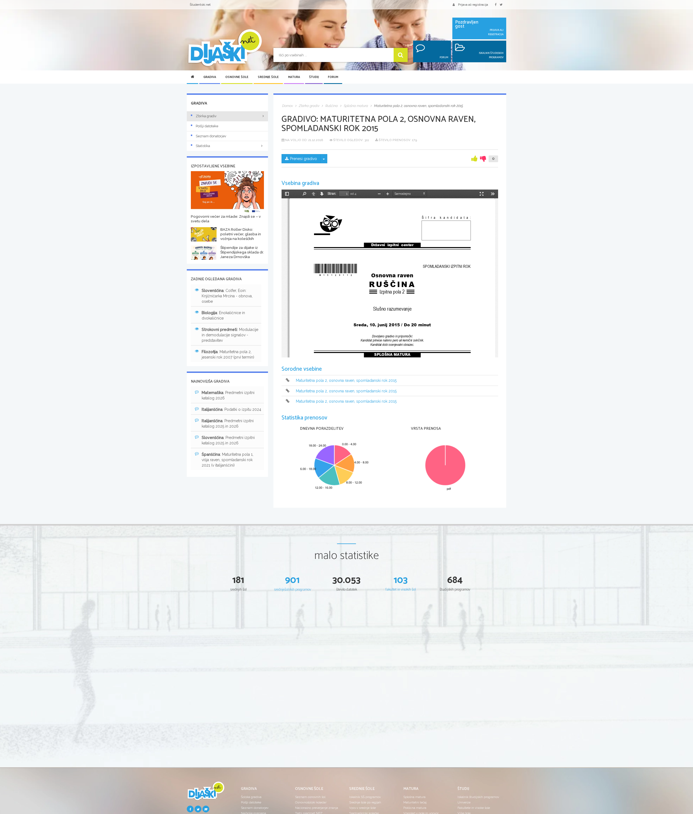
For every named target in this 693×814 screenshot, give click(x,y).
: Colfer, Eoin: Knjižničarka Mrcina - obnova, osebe (227, 296)
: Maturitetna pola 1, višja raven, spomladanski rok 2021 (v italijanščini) (227, 459)
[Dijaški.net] (206, 793)
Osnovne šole (237, 77)
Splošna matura (414, 797)
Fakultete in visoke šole (473, 808)
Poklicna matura (414, 808)
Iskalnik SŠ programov (365, 797)
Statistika (203, 146)
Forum (333, 77)
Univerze (463, 802)
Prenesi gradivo (303, 159)
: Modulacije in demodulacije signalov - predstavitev (230, 335)
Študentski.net (200, 4)
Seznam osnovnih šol (310, 797)
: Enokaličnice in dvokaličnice (223, 315)
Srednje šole (268, 77)
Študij (314, 77)
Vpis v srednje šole (362, 808)
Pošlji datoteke (207, 126)
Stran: (332, 194)
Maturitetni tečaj (415, 802)
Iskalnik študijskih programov (478, 797)
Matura (294, 77)
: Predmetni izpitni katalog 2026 (228, 395)
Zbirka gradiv (206, 116)
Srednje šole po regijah (365, 802)
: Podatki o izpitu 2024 (231, 409)
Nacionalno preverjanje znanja (316, 808)
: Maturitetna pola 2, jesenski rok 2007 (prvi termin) (228, 354)
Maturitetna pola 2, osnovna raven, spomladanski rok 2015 (346, 381)
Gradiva (209, 77)
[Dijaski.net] (225, 48)
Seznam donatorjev (211, 136)
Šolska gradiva (251, 797)
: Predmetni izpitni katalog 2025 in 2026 (228, 423)
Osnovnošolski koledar (310, 802)
